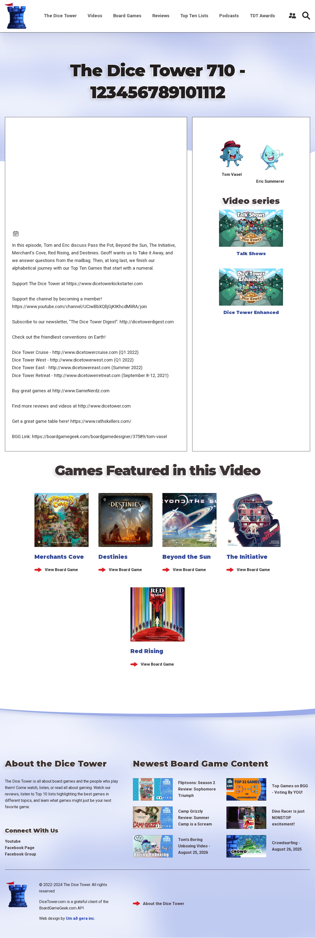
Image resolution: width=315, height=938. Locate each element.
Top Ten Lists (194, 15)
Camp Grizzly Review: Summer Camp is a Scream (195, 817)
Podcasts (229, 15)
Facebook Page (19, 847)
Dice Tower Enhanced (251, 312)
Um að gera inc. (80, 918)
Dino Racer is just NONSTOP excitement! (288, 817)
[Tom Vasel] (232, 154)
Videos (95, 15)
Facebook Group (20, 854)
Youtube (13, 841)
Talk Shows (251, 253)
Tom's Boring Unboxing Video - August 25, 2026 (194, 846)
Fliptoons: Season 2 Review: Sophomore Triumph (197, 789)
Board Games (127, 15)
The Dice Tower (60, 15)
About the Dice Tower (163, 903)
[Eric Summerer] (270, 158)
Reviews (160, 15)
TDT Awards (262, 15)
